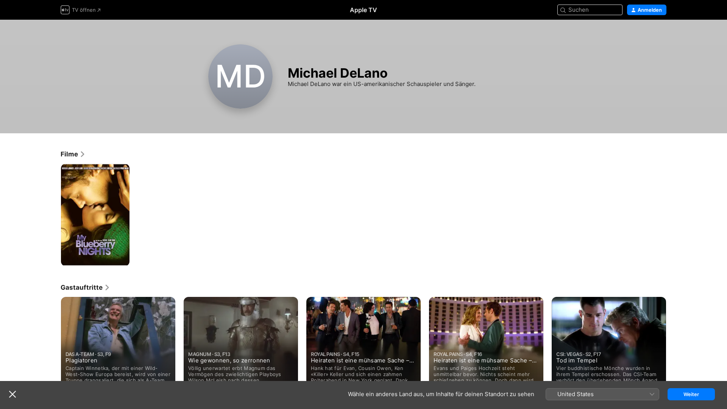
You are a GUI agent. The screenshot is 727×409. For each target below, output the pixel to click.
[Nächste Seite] (674, 346)
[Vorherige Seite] (53, 346)
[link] (73, 154)
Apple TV (363, 10)
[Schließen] (12, 394)
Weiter (691, 394)
